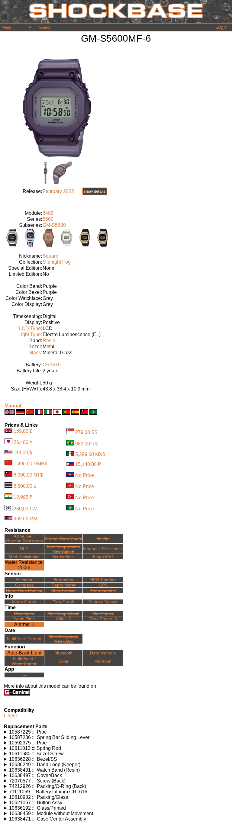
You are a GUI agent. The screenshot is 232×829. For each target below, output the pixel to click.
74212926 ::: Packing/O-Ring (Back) (47, 786)
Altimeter (24, 579)
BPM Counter (103, 579)
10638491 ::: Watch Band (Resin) (44, 770)
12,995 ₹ (23, 497)
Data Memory (103, 653)
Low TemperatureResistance (63, 549)
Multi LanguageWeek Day (63, 639)
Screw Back (63, 556)
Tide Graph (63, 601)
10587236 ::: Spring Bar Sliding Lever (49, 737)
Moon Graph (24, 601)
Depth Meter (64, 585)
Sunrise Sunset (103, 601)
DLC (24, 548)
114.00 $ (23, 452)
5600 (48, 219)
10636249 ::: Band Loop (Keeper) (44, 764)
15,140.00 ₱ (88, 464)
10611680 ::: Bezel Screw (36, 753)
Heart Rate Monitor (24, 590)
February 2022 (58, 191)
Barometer (63, 579)
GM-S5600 (54, 225)
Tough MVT (103, 556)
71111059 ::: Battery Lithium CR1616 (48, 791)
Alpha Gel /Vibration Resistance (24, 538)
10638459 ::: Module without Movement (51, 813)
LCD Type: (30, 328)
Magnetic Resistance (103, 548)
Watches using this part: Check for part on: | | (50, 732)
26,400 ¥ (23, 442)
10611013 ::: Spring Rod (35, 748)
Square (50, 256)
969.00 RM (25, 518)
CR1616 (52, 364)
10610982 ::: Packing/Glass (38, 797)
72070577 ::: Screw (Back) (37, 780)
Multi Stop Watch (63, 613)
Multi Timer (103, 613)
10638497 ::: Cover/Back (35, 775)
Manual (13, 405)
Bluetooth (63, 653)
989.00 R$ (86, 443)
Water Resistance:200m (24, 565)
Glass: (35, 352)
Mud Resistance (24, 556)
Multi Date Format (24, 638)
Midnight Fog (57, 262)
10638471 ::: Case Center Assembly (47, 818)
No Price (84, 475)
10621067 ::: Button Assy (35, 802)
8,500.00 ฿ (25, 486)
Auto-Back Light (24, 652)
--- (24, 675)
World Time (24, 618)
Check (11, 715)
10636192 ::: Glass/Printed (37, 808)
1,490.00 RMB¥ (30, 463)
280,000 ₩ (25, 508)
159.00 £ (23, 431)
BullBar (103, 538)
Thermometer (103, 590)
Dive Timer (24, 613)
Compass (24, 585)
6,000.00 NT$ (28, 474)
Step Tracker (63, 590)
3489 (48, 213)
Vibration (103, 661)
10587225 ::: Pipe (28, 731)
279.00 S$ (86, 432)
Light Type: (30, 334)
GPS (103, 585)
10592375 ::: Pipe (28, 742)
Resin (49, 340)
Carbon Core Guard (63, 538)
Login (221, 27)
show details (94, 191)
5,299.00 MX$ (90, 454)
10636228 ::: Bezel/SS (33, 759)
